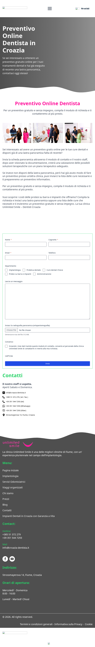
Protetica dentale (34, 270)
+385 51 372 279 (11, 534)
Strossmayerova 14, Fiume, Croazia (22, 575)
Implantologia (15, 270)
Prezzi (5, 499)
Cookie (88, 624)
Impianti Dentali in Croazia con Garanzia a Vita (28, 516)
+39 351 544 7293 (12, 537)
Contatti (7, 510)
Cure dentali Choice (55, 270)
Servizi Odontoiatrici (13, 481)
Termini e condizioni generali (36, 624)
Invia (48, 363)
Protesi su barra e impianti (20, 274)
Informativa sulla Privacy (68, 624)
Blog (5, 504)
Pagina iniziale (10, 470)
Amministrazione (44, 274)
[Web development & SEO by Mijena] (70, 644)
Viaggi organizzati (12, 487)
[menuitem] (82, 8)
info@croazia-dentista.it (15, 547)
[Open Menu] (50, 9)
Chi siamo (7, 493)
